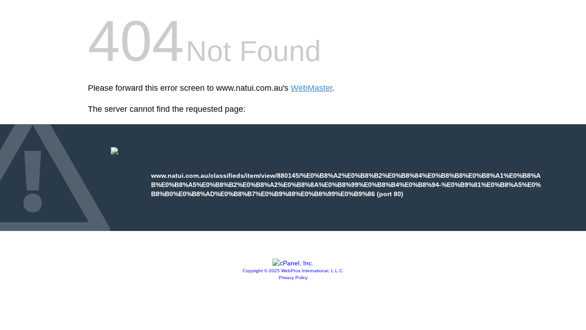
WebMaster (311, 88)
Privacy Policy (293, 277)
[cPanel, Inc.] (293, 263)
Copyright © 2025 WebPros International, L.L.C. (293, 270)
